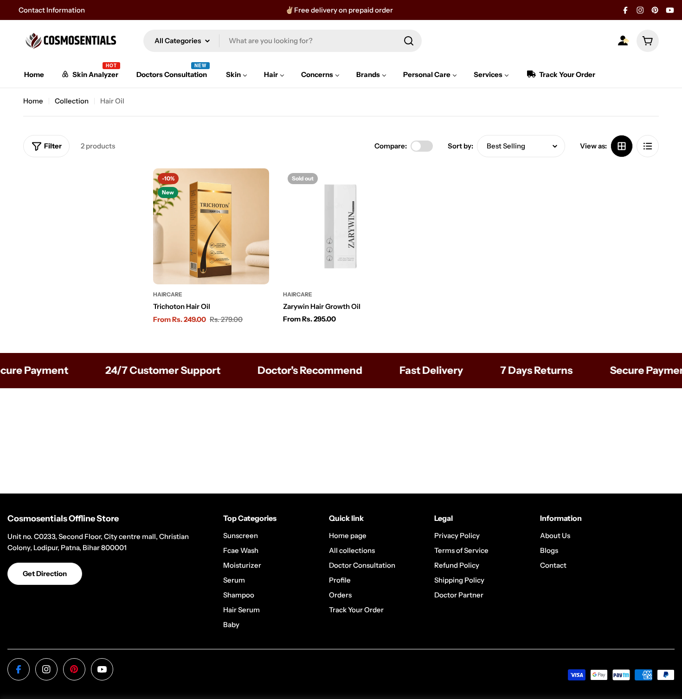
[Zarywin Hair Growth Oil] (341, 226)
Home (33, 100)
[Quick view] (255, 189)
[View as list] (648, 146)
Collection (72, 100)
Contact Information (52, 10)
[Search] (408, 40)
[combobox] (282, 41)
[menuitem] (34, 74)
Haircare (167, 294)
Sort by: (460, 145)
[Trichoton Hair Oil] (211, 226)
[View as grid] (622, 146)
